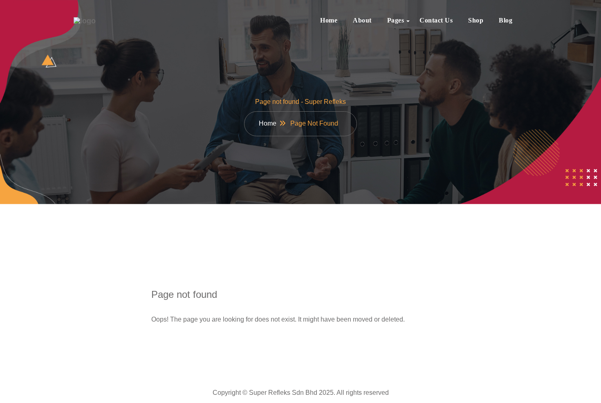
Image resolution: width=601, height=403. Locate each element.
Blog (505, 20)
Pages (395, 20)
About (362, 20)
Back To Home (188, 345)
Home (328, 20)
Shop (475, 20)
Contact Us (436, 20)
